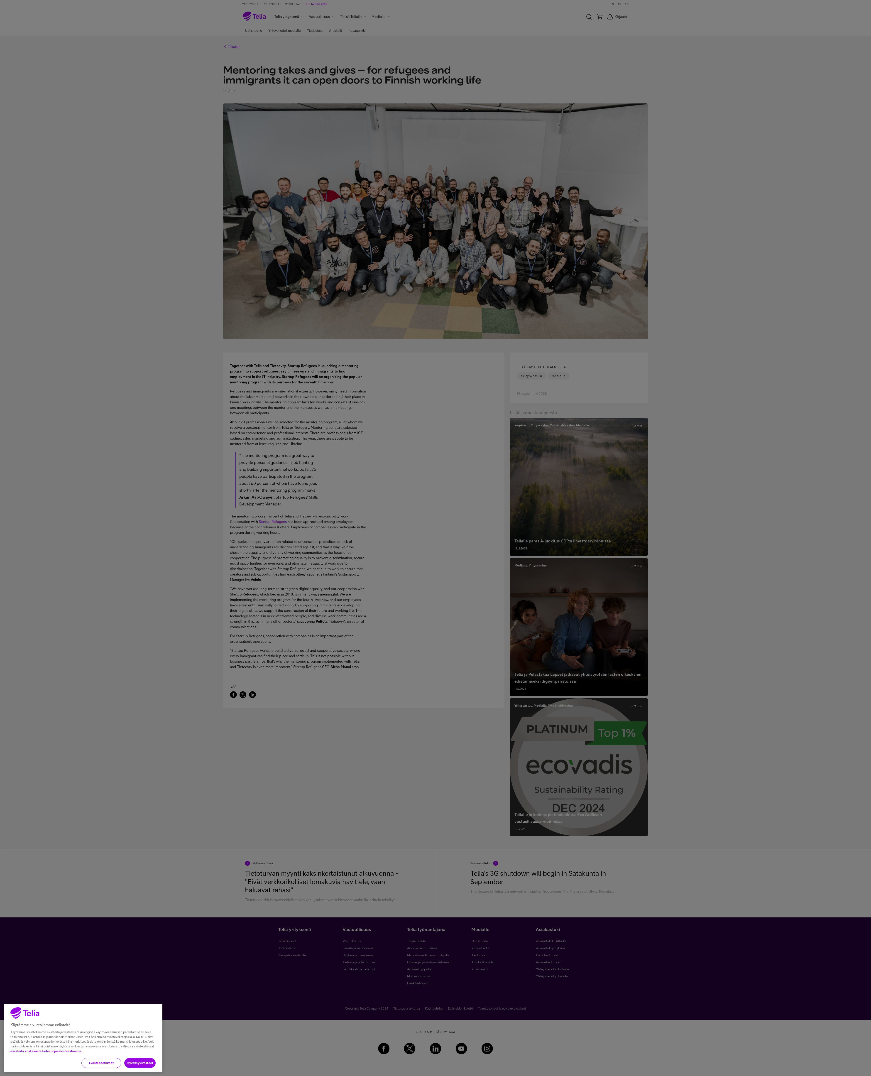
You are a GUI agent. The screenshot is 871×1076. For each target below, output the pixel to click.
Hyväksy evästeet (140, 1063)
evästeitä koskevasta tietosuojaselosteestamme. (46, 1051)
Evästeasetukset (101, 1063)
